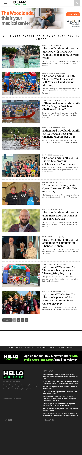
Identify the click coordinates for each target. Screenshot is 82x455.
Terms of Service (41, 347)
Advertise (52, 347)
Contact (61, 347)
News (11, 347)
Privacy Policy (29, 347)
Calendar (19, 347)
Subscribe (70, 347)
